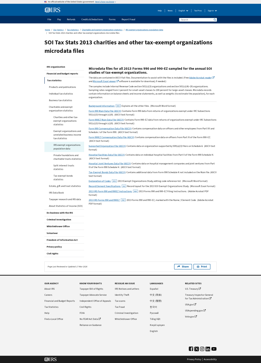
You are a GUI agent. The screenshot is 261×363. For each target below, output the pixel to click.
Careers (48, 294)
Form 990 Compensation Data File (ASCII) (110, 128)
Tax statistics (73, 29)
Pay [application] (59, 19)
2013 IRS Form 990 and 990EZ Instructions (113, 191)
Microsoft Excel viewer (104, 81)
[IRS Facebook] (191, 348)
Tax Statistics (51, 307)
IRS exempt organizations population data (144, 29)
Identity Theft (122, 294)
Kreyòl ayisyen (157, 325)
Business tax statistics (60, 100)
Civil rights (52, 253)
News (170, 10)
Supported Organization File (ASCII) (107, 146)
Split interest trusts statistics (63, 167)
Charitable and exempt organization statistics (102, 29)
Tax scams (120, 300)
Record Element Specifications (107, 186)
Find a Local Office (53, 319)
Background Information (104, 105)
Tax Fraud (120, 307)
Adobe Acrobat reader (200, 77)
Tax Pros (198, 10)
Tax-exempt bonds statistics (63, 177)
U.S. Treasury (191, 288)
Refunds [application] (71, 19)
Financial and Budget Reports (59, 300)
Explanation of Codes (102, 181)
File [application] (49, 19)
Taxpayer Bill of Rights (91, 288)
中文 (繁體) (156, 300)
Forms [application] (112, 19)
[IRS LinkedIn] (208, 348)
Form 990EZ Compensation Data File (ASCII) (111, 137)
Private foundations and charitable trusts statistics (67, 157)
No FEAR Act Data (89, 319)
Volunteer (52, 233)
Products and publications (62, 87)
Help (160, 10)
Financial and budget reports (62, 73)
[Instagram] (202, 348)
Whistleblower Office (58, 226)
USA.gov (189, 304)
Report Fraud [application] (128, 19)
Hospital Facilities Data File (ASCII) (107, 154)
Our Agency (58, 29)
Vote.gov (189, 316)
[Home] (52, 8)
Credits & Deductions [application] (92, 19)
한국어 (153, 307)
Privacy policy (54, 246)
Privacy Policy (194, 359)
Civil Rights (85, 307)
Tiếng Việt (155, 319)
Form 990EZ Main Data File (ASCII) (106, 119)
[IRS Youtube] (214, 348)
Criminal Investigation (59, 219)
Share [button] (185, 266)
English (182, 10)
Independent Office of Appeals (95, 300)
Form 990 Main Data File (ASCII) (105, 111)
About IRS (49, 288)
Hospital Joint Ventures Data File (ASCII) (110, 163)
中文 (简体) (156, 294)
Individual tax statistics (61, 93)
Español (154, 288)
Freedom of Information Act (62, 239)
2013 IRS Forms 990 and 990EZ (107, 200)
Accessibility (210, 359)
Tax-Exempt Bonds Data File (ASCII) (107, 172)
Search (215, 20)
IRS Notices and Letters (127, 288)
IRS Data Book (56, 192)
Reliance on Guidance (91, 325)
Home (47, 29)
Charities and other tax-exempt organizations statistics (65, 121)
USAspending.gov (194, 310)
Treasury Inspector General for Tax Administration (199, 296)
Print (204, 266)
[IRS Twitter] (196, 348)
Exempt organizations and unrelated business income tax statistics (67, 135)
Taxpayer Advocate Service (93, 294)
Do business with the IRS (60, 212)
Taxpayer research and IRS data (65, 199)
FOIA (82, 313)
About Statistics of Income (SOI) (65, 206)
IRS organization (56, 66)
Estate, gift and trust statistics (65, 186)
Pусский (154, 313)
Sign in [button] (211, 10)
